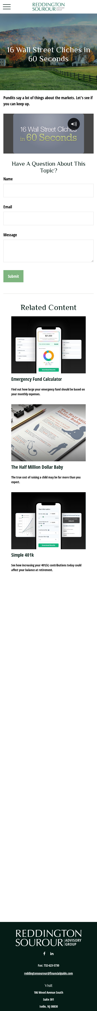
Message (10, 234)
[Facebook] (44, 953)
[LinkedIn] (52, 953)
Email (7, 206)
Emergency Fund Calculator (36, 379)
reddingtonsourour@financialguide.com (48, 973)
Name (8, 179)
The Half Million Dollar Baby (37, 467)
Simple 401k (22, 554)
